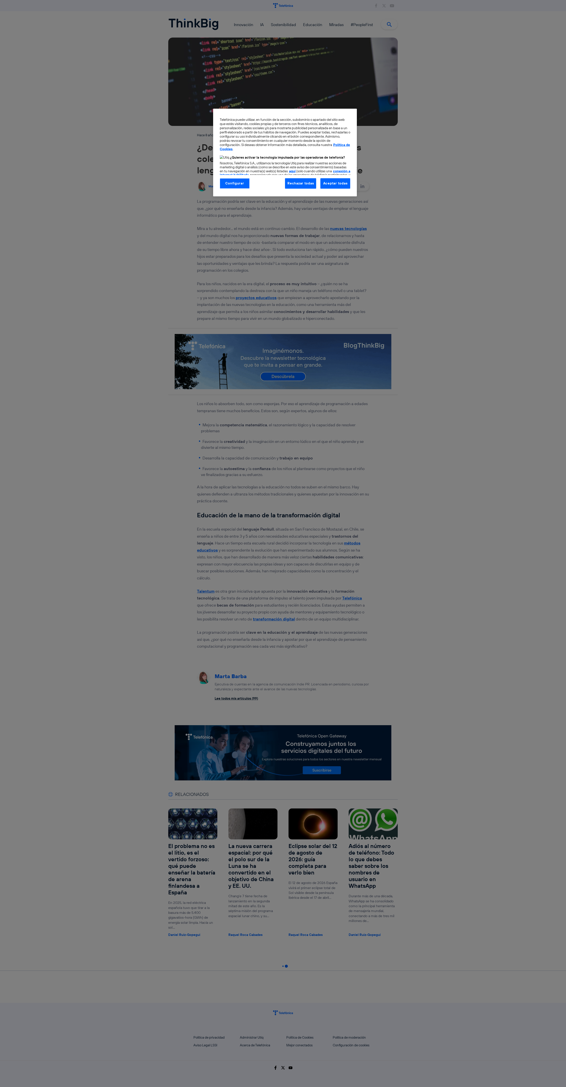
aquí (292, 171)
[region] (285, 152)
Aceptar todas (335, 183)
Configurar (234, 183)
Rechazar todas (300, 183)
